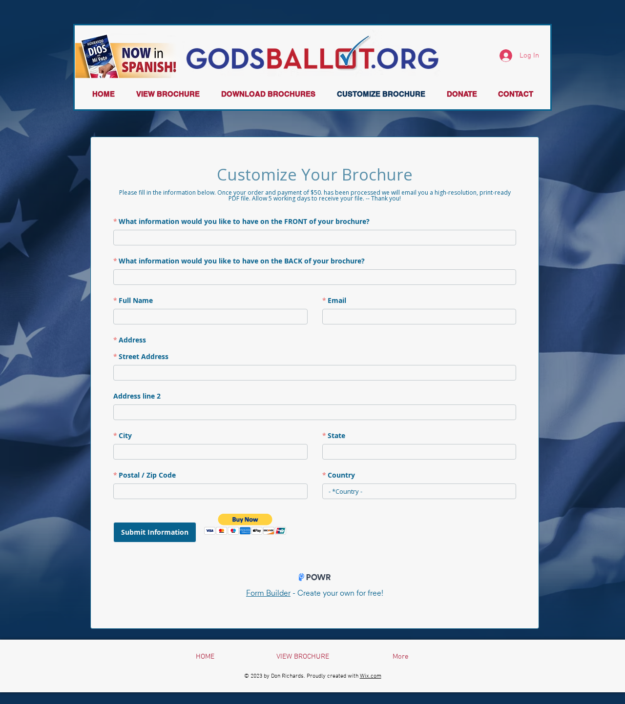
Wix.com (370, 676)
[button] (167, 94)
